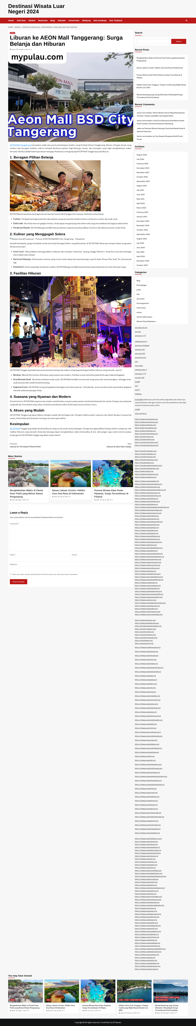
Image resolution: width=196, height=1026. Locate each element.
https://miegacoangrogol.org (146, 740)
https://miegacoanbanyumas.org (147, 493)
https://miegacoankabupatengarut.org (150, 888)
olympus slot (140, 349)
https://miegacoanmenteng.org (147, 752)
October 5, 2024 (23, 49)
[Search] (186, 21)
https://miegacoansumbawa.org (147, 568)
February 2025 (142, 212)
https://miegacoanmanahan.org (147, 481)
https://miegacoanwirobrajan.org (148, 825)
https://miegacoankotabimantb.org (148, 720)
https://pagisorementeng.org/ (146, 419)
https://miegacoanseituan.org (146, 844)
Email (74, 555)
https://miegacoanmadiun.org (146, 608)
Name (13, 555)
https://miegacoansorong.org (146, 792)
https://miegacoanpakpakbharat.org (149, 579)
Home (11, 20)
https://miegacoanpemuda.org (146, 655)
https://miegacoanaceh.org (145, 688)
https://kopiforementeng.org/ (146, 433)
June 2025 (141, 194)
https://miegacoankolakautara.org (148, 764)
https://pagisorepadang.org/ (146, 428)
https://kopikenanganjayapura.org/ (148, 465)
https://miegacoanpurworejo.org (147, 565)
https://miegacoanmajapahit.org (147, 833)
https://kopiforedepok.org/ (145, 629)
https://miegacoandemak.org (146, 582)
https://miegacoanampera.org (146, 704)
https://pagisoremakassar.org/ (146, 474)
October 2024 (142, 230)
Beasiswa (43, 20)
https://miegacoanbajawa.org (146, 504)
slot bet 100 (139, 378)
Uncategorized (143, 303)
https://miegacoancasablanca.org (148, 931)
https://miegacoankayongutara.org (148, 484)
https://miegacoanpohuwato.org (147, 487)
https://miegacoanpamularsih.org (148, 853)
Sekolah (62, 20)
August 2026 (142, 155)
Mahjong (86, 20)
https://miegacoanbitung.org (146, 940)
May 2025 (140, 199)
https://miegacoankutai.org (145, 571)
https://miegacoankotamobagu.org (148, 510)
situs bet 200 (140, 353)
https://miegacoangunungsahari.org (148, 597)
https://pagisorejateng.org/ (145, 431)
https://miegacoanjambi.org (146, 788)
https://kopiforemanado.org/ (146, 637)
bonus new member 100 (146, 113)
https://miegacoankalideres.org (147, 744)
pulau (139, 290)
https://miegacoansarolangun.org (148, 585)
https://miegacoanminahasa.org (147, 796)
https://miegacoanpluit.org (145, 760)
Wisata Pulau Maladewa (146, 321)
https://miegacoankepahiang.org (147, 943)
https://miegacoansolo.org (145, 859)
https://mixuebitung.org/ (144, 462)
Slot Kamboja (100, 20)
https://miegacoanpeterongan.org (148, 850)
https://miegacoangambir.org (146, 928)
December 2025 (143, 168)
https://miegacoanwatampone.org (148, 559)
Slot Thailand (115, 20)
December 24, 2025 (168, 1013)
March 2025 (141, 208)
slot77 (137, 390)
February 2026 (142, 164)
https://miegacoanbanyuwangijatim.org (150, 949)
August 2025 (142, 186)
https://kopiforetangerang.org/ (147, 468)
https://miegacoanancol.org (145, 600)
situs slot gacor (141, 413)
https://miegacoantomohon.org (147, 937)
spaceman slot (140, 357)
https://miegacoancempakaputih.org (149, 594)
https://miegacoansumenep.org (147, 954)
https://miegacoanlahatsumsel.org (148, 951)
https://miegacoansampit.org (146, 882)
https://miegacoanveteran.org (146, 856)
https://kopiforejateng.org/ (145, 454)
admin (14, 49)
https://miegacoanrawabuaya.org (148, 732)
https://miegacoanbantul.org (146, 960)
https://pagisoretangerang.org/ (147, 623)
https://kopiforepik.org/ (144, 436)
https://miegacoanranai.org (145, 692)
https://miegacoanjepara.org (146, 885)
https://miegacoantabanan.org (146, 533)
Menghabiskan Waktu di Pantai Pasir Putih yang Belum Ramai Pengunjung (26, 493)
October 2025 (142, 177)
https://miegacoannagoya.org (146, 809)
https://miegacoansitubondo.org (147, 946)
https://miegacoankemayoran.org (148, 716)
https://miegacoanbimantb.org (147, 516)
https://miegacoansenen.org (146, 712)
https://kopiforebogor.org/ (145, 635)
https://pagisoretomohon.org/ (146, 422)
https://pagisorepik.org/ (144, 471)
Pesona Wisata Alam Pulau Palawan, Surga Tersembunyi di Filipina (111, 493)
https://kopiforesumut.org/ (145, 457)
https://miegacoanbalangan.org (147, 963)
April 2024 (141, 256)
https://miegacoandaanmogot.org (148, 914)
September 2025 (143, 181)
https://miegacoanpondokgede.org (148, 748)
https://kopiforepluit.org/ (145, 439)
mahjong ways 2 (141, 341)
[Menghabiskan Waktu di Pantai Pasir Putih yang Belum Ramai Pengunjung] (28, 473)
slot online (139, 366)
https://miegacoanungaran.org (146, 891)
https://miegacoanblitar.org (145, 894)
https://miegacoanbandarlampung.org (149, 784)
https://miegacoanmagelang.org (147, 847)
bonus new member (144, 136)
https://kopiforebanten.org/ (146, 451)
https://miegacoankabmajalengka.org (149, 905)
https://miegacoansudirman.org (147, 917)
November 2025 (143, 172)
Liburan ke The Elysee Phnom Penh (25, 445)
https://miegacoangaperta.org (146, 821)
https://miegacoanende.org (145, 676)
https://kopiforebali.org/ (144, 632)
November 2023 (143, 261)
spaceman (141, 299)
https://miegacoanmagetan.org (147, 527)
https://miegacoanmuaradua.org (147, 772)
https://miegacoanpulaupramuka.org (149, 667)
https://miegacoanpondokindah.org (148, 736)
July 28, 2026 (63, 496)
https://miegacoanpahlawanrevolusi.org (150, 603)
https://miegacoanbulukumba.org (148, 495)
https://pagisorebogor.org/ (145, 620)
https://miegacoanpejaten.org (146, 923)
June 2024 (141, 247)
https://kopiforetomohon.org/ (146, 442)
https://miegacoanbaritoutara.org (148, 562)
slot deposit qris (141, 327)
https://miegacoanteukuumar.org (147, 966)
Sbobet (31, 20)
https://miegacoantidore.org (146, 684)
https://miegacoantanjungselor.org (148, 780)
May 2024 (140, 252)
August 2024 (142, 239)
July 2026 (140, 159)
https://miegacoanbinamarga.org (147, 708)
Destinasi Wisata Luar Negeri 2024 (36, 8)
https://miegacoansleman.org (146, 805)
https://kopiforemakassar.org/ (147, 445)
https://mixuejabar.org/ (144, 640)
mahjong (138, 394)
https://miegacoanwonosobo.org (147, 700)
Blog (52, 20)
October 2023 (142, 265)
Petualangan (142, 285)
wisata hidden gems (144, 317)
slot (138, 294)
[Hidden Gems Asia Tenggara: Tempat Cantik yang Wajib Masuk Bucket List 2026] (134, 991)
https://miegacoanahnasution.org (147, 647)
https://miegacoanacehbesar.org (147, 536)
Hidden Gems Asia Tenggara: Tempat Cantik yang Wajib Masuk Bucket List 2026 (161, 86)
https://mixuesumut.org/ (144, 643)
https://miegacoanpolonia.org (146, 841)
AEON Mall (15, 428)
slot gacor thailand (142, 345)
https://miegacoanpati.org (145, 957)
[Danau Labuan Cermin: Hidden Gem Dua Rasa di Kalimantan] (70, 473)
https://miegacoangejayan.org (146, 651)
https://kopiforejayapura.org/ (146, 460)
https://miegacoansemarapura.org (148, 899)
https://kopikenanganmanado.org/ (148, 626)
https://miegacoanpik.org (145, 756)
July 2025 (140, 190)
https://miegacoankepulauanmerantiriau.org (152, 507)
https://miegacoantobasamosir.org (148, 542)
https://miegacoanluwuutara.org (147, 539)
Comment (14, 524)
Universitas (73, 20)
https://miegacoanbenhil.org (146, 724)
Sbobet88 (139, 399)
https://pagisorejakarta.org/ (146, 477)
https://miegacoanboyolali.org (146, 879)
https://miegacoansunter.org (146, 911)
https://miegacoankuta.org (145, 867)
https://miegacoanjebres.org (146, 862)
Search (138, 32)
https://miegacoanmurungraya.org (148, 513)
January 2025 (142, 217)
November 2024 (143, 225)
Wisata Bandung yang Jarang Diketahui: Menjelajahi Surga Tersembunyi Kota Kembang (160, 96)
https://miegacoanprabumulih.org (148, 671)
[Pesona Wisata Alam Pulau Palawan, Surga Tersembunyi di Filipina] (113, 473)
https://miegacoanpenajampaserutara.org (151, 776)
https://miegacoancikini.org (145, 728)
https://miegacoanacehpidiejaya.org (149, 577)
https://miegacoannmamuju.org (147, 519)
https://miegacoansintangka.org (147, 501)
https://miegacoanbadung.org (146, 530)
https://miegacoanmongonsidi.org (148, 813)
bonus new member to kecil (148, 120)
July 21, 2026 (105, 500)
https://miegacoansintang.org (146, 663)
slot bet (138, 332)
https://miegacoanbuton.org (146, 545)
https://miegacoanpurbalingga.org (148, 870)
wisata (12, 33)
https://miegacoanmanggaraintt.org (149, 521)
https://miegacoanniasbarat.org (147, 524)
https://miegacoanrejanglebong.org (148, 548)
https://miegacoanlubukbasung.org (148, 768)
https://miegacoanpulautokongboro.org (150, 490)
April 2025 (141, 203)
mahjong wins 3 (141, 369)
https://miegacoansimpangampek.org (149, 556)
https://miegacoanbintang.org (146, 498)
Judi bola (21, 20)
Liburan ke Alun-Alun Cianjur (119, 445)
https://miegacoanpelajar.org (146, 865)
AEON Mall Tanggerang (20, 145)
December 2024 (143, 221)
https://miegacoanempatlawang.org (149, 553)
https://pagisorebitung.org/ (145, 425)
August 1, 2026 (22, 500)
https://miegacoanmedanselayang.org (149, 817)
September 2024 (143, 234)
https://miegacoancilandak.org (147, 934)
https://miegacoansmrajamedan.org (149, 614)
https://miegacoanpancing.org (146, 969)
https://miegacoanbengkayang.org (148, 591)
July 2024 (140, 243)
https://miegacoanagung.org (146, 679)
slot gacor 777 (140, 335)
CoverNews (105, 1022)
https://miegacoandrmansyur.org (147, 611)
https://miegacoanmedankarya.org (148, 838)
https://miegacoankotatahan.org (147, 696)
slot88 (137, 382)
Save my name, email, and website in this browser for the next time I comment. (45, 574)
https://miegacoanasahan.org (146, 550)
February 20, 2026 (131, 1013)
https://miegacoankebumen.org (147, 902)
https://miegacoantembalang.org (147, 829)
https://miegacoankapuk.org (146, 920)
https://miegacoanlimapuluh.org (147, 588)
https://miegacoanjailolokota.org (147, 574)
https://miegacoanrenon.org (146, 659)
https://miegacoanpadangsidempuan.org (150, 876)
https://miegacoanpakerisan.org (147, 606)
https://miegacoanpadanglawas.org (148, 873)
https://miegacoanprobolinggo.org (148, 896)
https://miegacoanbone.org (145, 908)
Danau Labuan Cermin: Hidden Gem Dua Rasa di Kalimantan (160, 68)
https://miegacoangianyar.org (146, 800)
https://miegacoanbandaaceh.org (148, 925)
